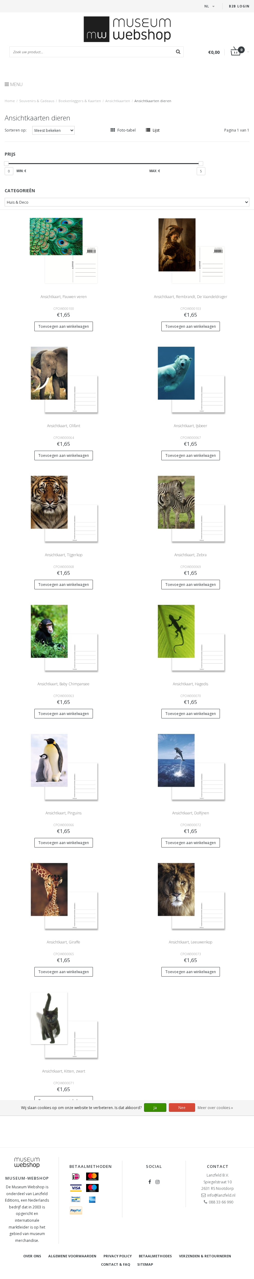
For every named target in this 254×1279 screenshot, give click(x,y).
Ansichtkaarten (117, 100)
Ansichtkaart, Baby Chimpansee (63, 684)
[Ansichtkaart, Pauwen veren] (63, 250)
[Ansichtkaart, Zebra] (190, 508)
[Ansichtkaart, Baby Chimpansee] (63, 637)
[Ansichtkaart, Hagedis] (190, 637)
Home (10, 100)
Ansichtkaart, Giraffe (63, 942)
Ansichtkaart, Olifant (63, 425)
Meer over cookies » (215, 1107)
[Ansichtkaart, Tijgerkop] (63, 508)
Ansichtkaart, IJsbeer (190, 425)
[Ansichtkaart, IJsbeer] (190, 379)
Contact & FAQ (115, 1264)
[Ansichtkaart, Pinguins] (63, 766)
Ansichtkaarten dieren (152, 100)
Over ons (32, 1256)
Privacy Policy (117, 1256)
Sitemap (145, 1264)
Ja (155, 1107)
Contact (218, 1166)
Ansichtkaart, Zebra (190, 554)
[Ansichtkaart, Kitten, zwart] (63, 1024)
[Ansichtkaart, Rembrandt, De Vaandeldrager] (190, 250)
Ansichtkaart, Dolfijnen (190, 813)
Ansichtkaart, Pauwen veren (64, 296)
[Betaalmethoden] (76, 1176)
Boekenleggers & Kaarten (80, 100)
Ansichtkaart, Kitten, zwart (63, 1071)
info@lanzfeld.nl (221, 1195)
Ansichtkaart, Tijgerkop (63, 554)
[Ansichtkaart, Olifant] (63, 379)
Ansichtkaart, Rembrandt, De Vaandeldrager (190, 296)
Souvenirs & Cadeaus (36, 100)
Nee (182, 1107)
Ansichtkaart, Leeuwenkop (190, 942)
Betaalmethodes (155, 1256)
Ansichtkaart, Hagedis (190, 684)
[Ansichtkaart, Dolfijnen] (190, 766)
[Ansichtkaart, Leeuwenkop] (190, 895)
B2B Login (239, 6)
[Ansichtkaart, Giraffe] (63, 895)
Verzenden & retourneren (205, 1256)
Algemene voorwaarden (72, 1256)
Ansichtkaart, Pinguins (63, 813)
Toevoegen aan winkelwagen (63, 326)
